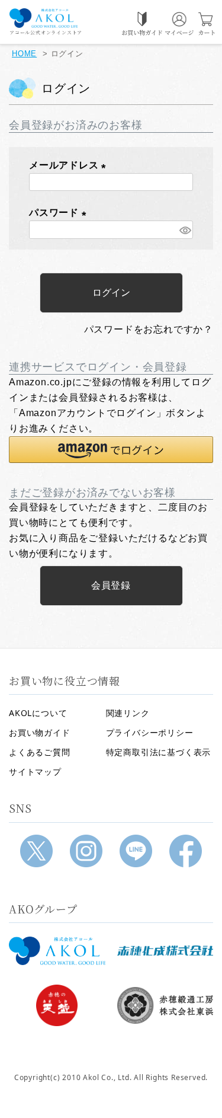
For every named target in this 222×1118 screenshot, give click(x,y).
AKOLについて (38, 712)
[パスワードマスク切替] (184, 229)
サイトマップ (35, 771)
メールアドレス (70, 165)
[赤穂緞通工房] (165, 1005)
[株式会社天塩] (57, 1005)
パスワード (60, 212)
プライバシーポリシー (150, 732)
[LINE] (136, 851)
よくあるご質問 (39, 752)
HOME (24, 53)
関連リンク (128, 712)
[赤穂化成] (165, 950)
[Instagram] (86, 851)
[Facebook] (185, 851)
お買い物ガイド (39, 732)
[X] (36, 851)
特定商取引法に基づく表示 (158, 752)
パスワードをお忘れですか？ (148, 329)
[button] (111, 449)
